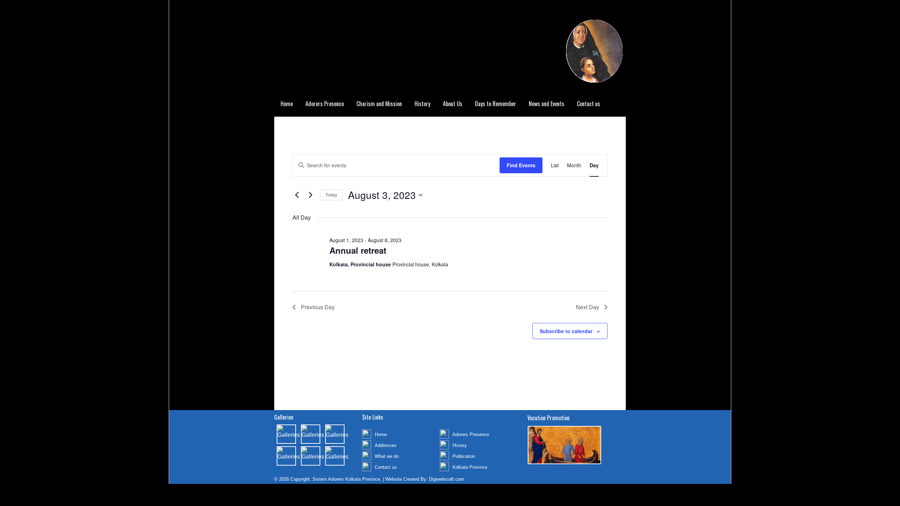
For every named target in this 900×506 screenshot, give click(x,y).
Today (331, 194)
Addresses (386, 445)
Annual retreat (357, 250)
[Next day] (310, 195)
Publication (463, 456)
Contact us (588, 103)
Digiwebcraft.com (446, 479)
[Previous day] (296, 195)
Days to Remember (495, 103)
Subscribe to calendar (566, 331)
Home (287, 103)
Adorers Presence (325, 103)
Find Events (521, 165)
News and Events (546, 103)
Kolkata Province (469, 467)
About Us (452, 103)
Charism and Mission (379, 103)
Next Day (587, 307)
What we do (387, 456)
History (422, 103)
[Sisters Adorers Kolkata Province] (450, 48)
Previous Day (318, 307)
